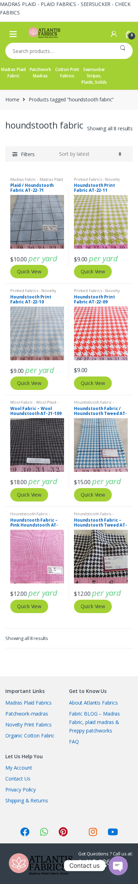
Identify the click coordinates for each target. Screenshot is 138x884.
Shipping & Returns (26, 800)
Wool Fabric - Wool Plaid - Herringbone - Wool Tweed (36, 404)
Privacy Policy (20, 789)
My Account (18, 767)
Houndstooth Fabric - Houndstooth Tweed (94, 404)
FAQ (74, 741)
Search (123, 51)
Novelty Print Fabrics (28, 724)
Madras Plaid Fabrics (28, 702)
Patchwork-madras (26, 713)
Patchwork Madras (40, 72)
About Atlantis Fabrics (93, 702)
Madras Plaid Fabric (13, 72)
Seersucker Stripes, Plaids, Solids (94, 75)
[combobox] (59, 51)
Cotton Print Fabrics (67, 72)
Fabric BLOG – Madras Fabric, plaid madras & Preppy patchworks (94, 722)
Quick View (29, 271)
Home (12, 99)
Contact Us (17, 778)
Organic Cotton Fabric (29, 735)
